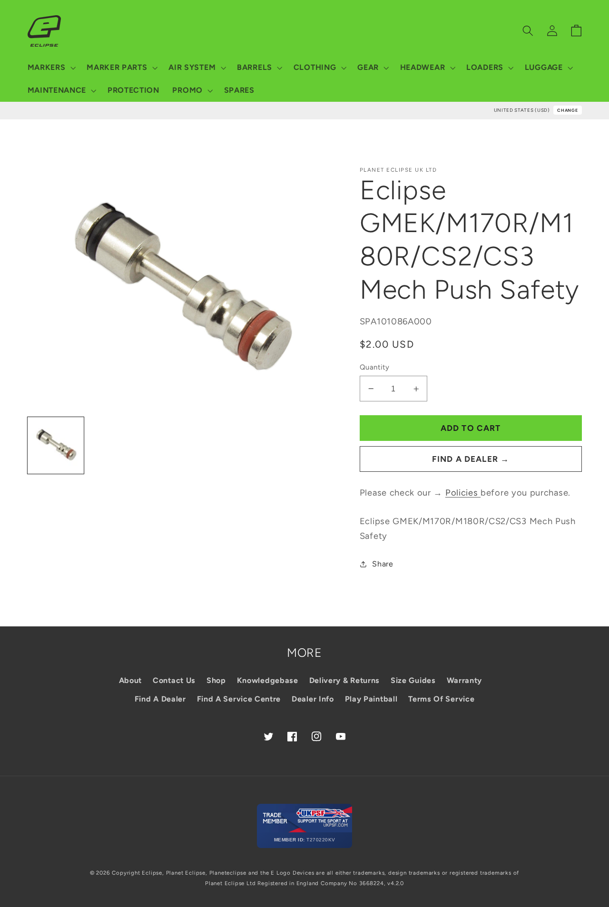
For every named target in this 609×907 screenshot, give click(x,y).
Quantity (375, 367)
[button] (50, 67)
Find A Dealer (160, 698)
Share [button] (382, 563)
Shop (216, 680)
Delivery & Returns (344, 680)
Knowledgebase (267, 680)
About (130, 680)
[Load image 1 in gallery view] (56, 445)
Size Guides (413, 680)
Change (567, 110)
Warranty (464, 680)
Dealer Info (313, 698)
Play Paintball (371, 698)
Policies (463, 493)
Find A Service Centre (239, 698)
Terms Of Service (441, 698)
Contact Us (174, 680)
